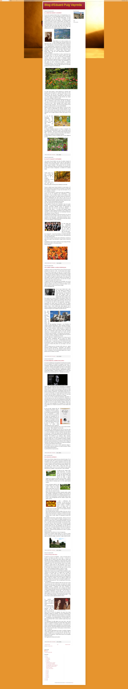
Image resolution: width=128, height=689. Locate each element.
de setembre (47, 661)
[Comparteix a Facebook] (59, 154)
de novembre (47, 659)
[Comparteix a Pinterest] (60, 154)
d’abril (47, 673)
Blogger (72, 682)
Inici (57, 644)
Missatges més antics (67, 644)
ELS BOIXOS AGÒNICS (50, 457)
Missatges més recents (47, 644)
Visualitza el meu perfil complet (48, 652)
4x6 (65, 682)
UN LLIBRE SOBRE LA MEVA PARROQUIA (55, 267)
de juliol (47, 671)
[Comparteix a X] (58, 154)
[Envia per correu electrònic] (56, 154)
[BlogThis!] (57, 154)
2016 (46, 678)
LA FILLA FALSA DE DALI (50, 554)
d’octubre (47, 660)
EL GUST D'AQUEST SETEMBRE (52, 159)
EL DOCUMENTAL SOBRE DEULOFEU (54, 360)
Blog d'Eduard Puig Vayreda (63, 4)
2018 (46, 655)
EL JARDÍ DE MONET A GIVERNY (53, 13)
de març (47, 674)
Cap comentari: (53, 154)
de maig (47, 672)
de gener (47, 677)
